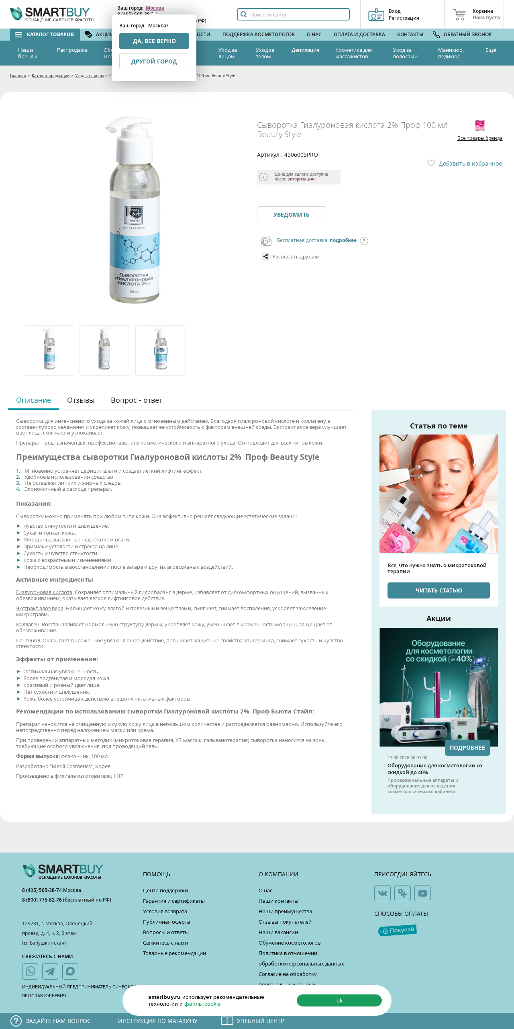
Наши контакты (278, 900)
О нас (314, 34)
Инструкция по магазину (158, 1021)
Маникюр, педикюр (451, 53)
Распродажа (72, 49)
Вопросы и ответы (166, 932)
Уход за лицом (227, 53)
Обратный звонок (468, 34)
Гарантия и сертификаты (174, 900)
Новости (198, 34)
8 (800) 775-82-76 (42, 899)
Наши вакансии (278, 932)
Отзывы (81, 400)
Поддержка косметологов (258, 34)
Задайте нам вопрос (58, 1021)
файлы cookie (202, 1003)
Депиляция (305, 49)
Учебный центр (260, 1021)
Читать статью (439, 590)
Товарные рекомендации (174, 953)
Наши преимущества (285, 911)
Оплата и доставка (359, 34)
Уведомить (291, 214)
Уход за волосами (405, 53)
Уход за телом (265, 53)
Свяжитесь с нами (165, 942)
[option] (50, 350)
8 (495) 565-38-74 (42, 890)
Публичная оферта (166, 921)
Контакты (410, 34)
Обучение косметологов (289, 942)
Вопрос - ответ (136, 400)
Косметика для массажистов (353, 53)
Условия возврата (165, 911)
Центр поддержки (165, 890)
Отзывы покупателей (285, 921)
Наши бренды (27, 53)
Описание (33, 400)
